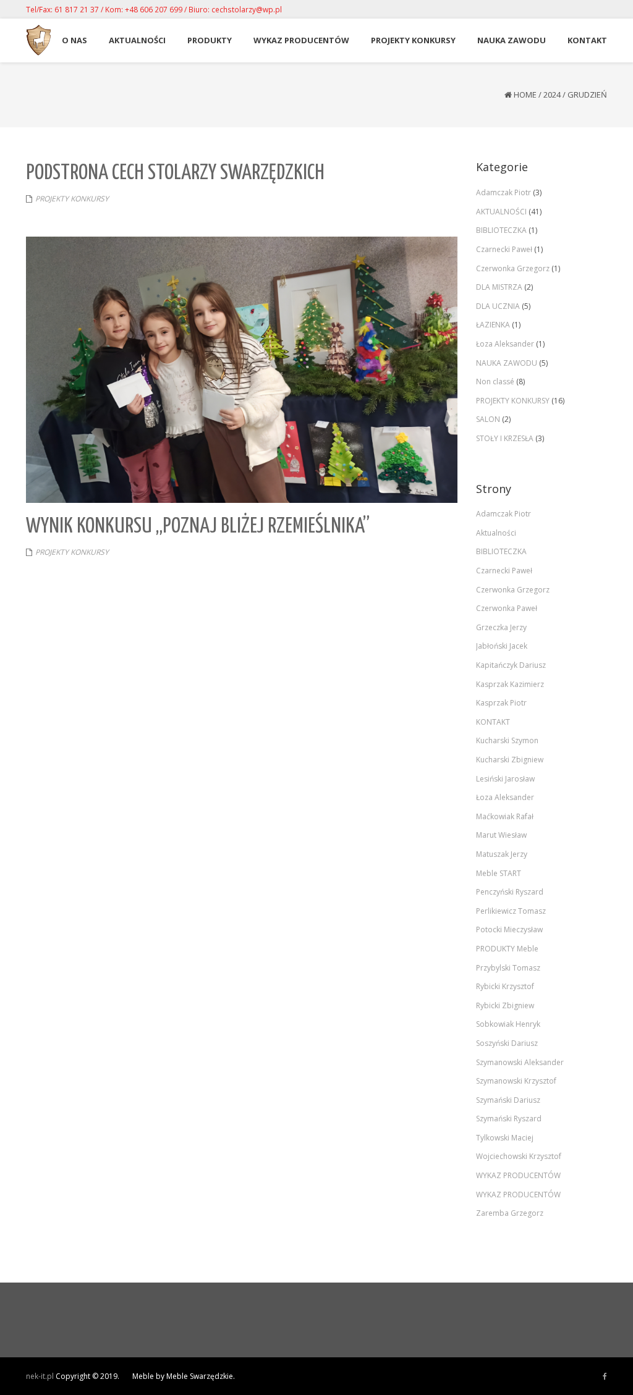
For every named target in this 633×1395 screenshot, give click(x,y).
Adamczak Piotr (503, 192)
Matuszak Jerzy (501, 854)
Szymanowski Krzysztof (516, 1081)
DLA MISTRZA (499, 287)
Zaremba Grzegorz (509, 1213)
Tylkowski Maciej (504, 1137)
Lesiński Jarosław (505, 778)
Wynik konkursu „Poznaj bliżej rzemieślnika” (198, 526)
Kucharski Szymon (507, 740)
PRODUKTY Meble (507, 948)
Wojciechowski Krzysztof (518, 1156)
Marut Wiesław (501, 835)
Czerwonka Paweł (506, 608)
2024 (552, 94)
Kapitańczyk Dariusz (511, 665)
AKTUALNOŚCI (501, 211)
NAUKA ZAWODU (506, 363)
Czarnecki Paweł (504, 249)
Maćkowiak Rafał (504, 816)
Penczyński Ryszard (509, 892)
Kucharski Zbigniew (509, 759)
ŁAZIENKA (493, 324)
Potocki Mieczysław (509, 929)
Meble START (498, 873)
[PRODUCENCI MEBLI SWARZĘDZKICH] (605, 1376)
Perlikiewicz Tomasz (511, 911)
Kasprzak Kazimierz (510, 684)
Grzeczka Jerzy (501, 627)
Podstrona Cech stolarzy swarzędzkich (175, 173)
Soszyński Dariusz (507, 1043)
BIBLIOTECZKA (501, 230)
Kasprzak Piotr (501, 703)
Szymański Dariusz (508, 1100)
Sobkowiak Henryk (508, 1024)
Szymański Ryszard (509, 1118)
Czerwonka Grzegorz (513, 268)
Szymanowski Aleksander (520, 1062)
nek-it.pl (40, 1376)
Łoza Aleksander (505, 344)
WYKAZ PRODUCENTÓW (518, 1175)
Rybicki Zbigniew (505, 1005)
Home (525, 94)
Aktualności (496, 533)
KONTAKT (493, 722)
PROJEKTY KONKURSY (72, 198)
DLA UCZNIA (498, 306)
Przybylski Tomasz (508, 968)
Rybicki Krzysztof (505, 986)
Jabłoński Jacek (501, 646)
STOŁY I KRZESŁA (504, 438)
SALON (488, 419)
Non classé (495, 381)
